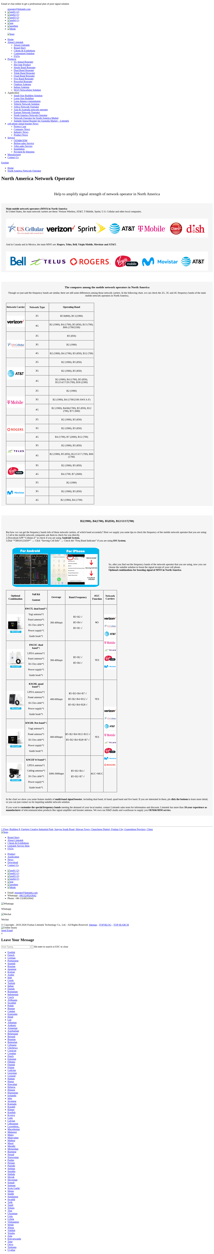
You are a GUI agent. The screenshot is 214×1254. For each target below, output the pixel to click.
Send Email (7, 930)
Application (13, 856)
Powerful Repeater (23, 81)
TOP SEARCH (121, 924)
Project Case (20, 126)
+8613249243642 (27, 895)
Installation (19, 149)
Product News (21, 135)
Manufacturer (14, 154)
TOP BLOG (105, 924)
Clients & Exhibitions (24, 50)
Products (12, 59)
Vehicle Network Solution (26, 104)
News (10, 859)
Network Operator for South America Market (36, 118)
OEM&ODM (20, 140)
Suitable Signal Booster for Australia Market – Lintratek (41, 121)
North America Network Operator (30, 115)
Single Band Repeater (24, 67)
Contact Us (13, 157)
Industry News (21, 132)
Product (11, 854)
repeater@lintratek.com (19, 9)
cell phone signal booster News (23, 123)
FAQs (17, 56)
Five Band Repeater (24, 78)
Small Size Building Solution (28, 95)
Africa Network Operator (26, 106)
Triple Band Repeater (24, 73)
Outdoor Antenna (22, 84)
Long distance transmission (27, 101)
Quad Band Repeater (24, 76)
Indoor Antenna (21, 87)
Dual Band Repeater (24, 70)
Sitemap (93, 924)
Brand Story (20, 48)
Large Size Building (24, 98)
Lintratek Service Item (18, 846)
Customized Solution (24, 53)
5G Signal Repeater (23, 62)
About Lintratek (15, 42)
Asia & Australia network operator (31, 109)
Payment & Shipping (24, 151)
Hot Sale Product (22, 64)
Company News (22, 129)
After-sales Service (23, 146)
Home (11, 39)
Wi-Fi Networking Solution (27, 90)
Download (13, 862)
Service (11, 137)
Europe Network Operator (27, 112)
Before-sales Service (24, 143)
